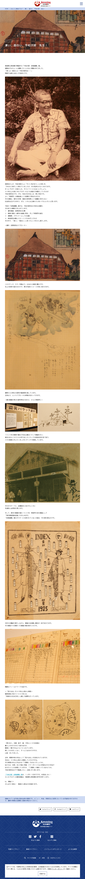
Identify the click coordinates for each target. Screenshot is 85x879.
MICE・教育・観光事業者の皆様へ (30, 874)
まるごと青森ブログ (17, 8)
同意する (42, 874)
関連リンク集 (61, 874)
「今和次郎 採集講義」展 (13, 775)
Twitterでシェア (46, 809)
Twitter (35, 836)
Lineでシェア (75, 809)
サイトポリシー (49, 874)
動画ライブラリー (32, 849)
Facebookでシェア (61, 809)
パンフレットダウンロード (53, 849)
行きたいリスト (55, 858)
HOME (6, 8)
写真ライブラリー (14, 849)
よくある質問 (72, 849)
